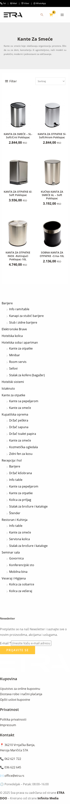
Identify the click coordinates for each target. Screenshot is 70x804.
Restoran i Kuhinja (14, 520)
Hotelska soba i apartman (20, 342)
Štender (14, 513)
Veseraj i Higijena (14, 578)
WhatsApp (40, 3)
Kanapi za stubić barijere (26, 316)
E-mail (5, 643)
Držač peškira (18, 420)
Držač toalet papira (22, 434)
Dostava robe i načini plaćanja (21, 694)
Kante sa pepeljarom (23, 401)
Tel (4, 3)
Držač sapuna (18, 427)
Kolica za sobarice (21, 584)
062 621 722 (12, 759)
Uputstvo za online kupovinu (20, 689)
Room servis (18, 362)
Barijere (7, 303)
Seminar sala (11, 552)
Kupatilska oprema (15, 414)
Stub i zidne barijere (23, 322)
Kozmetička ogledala (23, 447)
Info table (15, 480)
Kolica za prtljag (20, 500)
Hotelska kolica (12, 336)
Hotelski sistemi (13, 382)
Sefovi (13, 368)
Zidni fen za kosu (20, 454)
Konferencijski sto (21, 565)
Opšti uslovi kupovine (15, 700)
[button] (42, 14)
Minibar (14, 355)
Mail (15, 3)
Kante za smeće (20, 408)
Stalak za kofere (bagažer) (27, 375)
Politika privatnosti (13, 719)
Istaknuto (8, 388)
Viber (26, 3)
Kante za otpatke (21, 348)
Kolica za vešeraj (20, 591)
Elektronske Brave (14, 329)
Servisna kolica (19, 539)
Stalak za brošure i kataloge (28, 506)
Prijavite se (17, 650)
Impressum (8, 725)
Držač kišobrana (20, 473)
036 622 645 (12, 767)
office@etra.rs (14, 776)
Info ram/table (19, 309)
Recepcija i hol (12, 460)
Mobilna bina (18, 572)
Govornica (16, 558)
